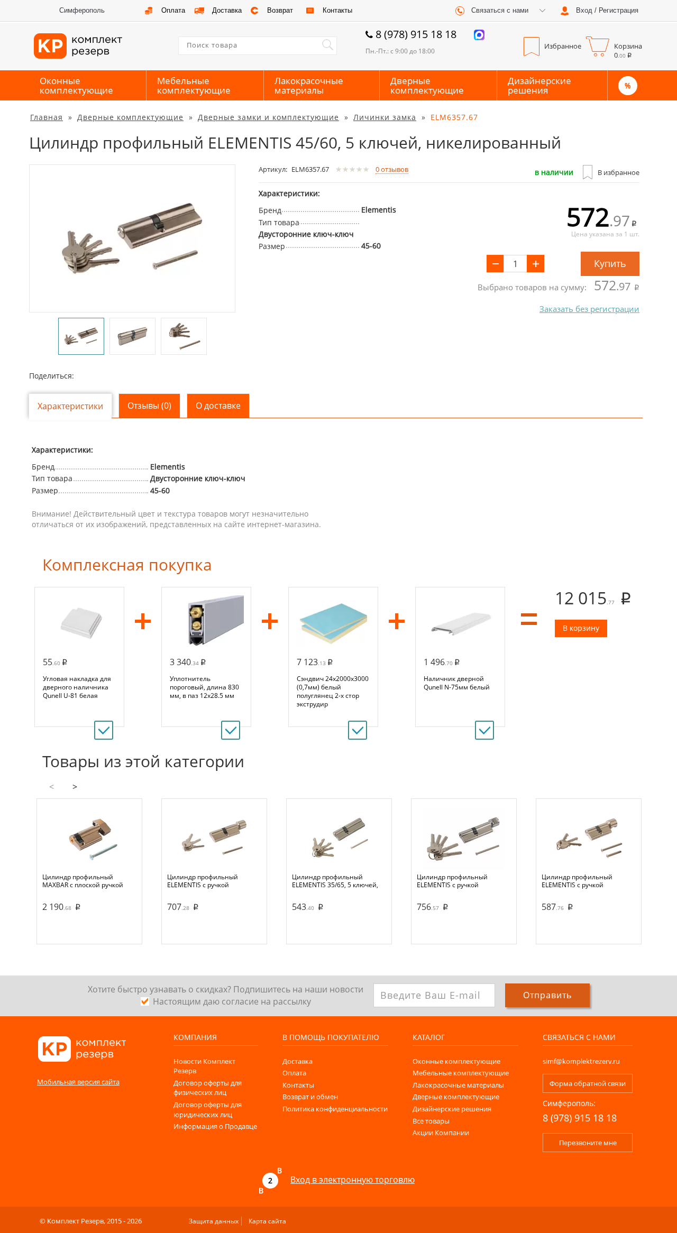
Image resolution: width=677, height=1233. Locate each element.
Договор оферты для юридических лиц (207, 1109)
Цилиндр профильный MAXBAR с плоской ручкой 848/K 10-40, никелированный (89, 881)
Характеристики (70, 406)
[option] (132, 238)
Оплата (294, 1073)
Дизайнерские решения (539, 85)
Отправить (547, 995)
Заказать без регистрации (589, 308)
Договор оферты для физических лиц (207, 1088)
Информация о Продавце (215, 1126)
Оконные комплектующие (76, 85)
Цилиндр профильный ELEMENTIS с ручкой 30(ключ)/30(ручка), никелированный (577, 881)
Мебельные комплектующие (194, 85)
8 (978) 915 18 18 (416, 34)
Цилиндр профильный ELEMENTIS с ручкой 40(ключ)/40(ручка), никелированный (202, 881)
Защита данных (214, 1221)
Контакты (298, 1085)
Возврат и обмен (310, 1096)
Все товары (431, 1121)
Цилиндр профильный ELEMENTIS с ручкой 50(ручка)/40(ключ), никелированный (452, 881)
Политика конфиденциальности (335, 1109)
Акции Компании (441, 1132)
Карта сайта (267, 1221)
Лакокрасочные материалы (309, 85)
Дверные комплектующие (427, 85)
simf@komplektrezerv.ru (581, 1061)
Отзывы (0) (149, 405)
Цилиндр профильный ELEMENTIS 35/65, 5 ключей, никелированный (335, 881)
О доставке (218, 405)
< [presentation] (51, 787)
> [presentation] (74, 787)
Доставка (297, 1061)
